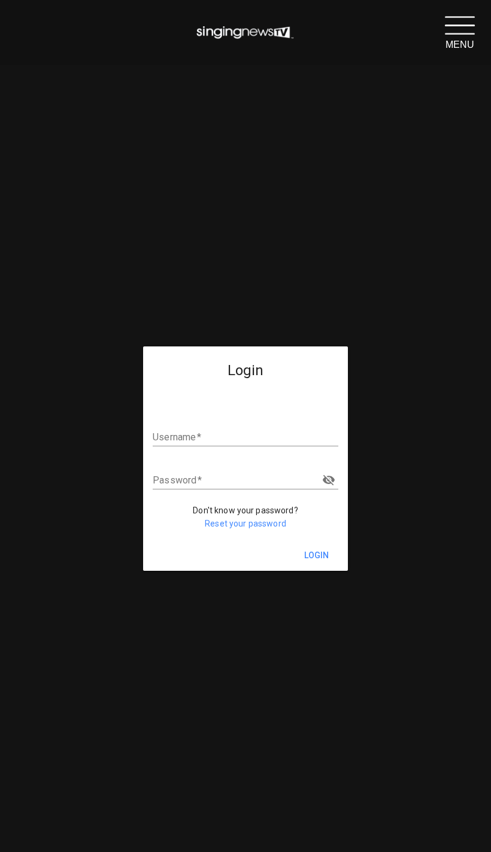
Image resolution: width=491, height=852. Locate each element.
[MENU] (459, 24)
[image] (245, 33)
